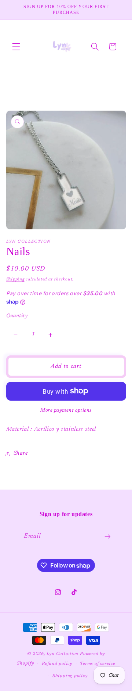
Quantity (17, 316)
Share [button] (21, 453)
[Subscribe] (107, 536)
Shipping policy (70, 676)
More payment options (66, 410)
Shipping (15, 280)
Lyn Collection (63, 654)
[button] (16, 47)
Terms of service (97, 664)
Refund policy (57, 664)
